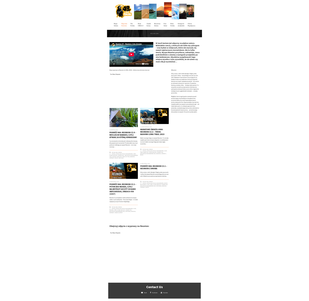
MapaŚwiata (116, 25)
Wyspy (116, 158)
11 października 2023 (146, 126)
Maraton (145, 152)
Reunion (132, 156)
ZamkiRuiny (149, 25)
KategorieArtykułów (181, 25)
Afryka (113, 153)
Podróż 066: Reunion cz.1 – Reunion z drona (153, 167)
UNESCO (117, 212)
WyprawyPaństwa (124, 25)
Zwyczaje (121, 158)
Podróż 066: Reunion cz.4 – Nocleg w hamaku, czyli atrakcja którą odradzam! (123, 135)
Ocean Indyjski (113, 155)
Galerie (111, 210)
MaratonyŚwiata (157, 25)
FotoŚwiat (165, 25)
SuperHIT (111, 158)
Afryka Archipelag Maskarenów (124, 153)
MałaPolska (172, 25)
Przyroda (128, 211)
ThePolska (132, 25)
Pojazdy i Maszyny (117, 156)
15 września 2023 (145, 163)
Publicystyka (126, 156)
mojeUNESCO (140, 25)
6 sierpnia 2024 (113, 130)
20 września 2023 (114, 181)
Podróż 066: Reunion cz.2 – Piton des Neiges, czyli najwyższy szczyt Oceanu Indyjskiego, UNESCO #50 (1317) (122, 189)
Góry (134, 153)
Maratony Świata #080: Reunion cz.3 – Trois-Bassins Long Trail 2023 (152, 132)
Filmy (165, 150)
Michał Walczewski (117, 152)
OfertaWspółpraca (191, 25)
